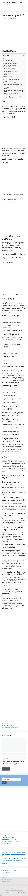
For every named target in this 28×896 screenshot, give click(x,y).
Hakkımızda (5, 874)
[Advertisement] (14, 35)
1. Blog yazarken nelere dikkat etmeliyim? (14, 84)
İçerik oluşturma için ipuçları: (11, 71)
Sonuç (5, 81)
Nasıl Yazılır (7, 723)
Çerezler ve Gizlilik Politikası (9, 870)
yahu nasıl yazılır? (8, 725)
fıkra (6, 855)
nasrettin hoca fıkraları (14, 860)
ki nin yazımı (24, 858)
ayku (4, 852)
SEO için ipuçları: (8, 74)
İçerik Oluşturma (8, 70)
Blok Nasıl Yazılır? (9, 57)
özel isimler (6, 863)
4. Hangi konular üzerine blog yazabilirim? (14, 90)
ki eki (20, 858)
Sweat (21, 860)
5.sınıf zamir (4, 850)
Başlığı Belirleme (8, 60)
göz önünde (19, 855)
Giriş (5, 58)
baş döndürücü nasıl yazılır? (11, 727)
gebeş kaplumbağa (13, 855)
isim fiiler (23, 855)
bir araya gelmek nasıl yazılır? (9, 835)
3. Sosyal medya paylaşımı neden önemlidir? (14, 88)
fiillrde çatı (4, 855)
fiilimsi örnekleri (13, 854)
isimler (3, 858)
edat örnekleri (19, 852)
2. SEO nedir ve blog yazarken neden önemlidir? (13, 86)
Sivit (19, 860)
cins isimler (8, 852)
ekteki (24, 852)
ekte (22, 852)
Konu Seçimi (7, 66)
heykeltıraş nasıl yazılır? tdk (9, 839)
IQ (21, 855)
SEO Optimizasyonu (8, 73)
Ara (3, 777)
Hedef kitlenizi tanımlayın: (10, 65)
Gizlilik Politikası (6, 872)
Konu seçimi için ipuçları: (10, 68)
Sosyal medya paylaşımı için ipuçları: (13, 77)
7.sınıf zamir (13, 850)
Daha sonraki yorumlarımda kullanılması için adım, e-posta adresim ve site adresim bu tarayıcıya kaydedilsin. (14, 763)
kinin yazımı (4, 860)
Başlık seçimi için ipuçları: (10, 61)
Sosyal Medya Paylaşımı (9, 76)
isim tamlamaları (11, 858)
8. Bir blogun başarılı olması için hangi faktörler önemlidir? (13, 97)
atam (3, 852)
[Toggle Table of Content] (23, 55)
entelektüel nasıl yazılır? (8, 837)
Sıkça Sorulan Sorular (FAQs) (11, 82)
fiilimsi (6, 854)
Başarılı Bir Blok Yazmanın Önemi (12, 79)
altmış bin (21, 850)
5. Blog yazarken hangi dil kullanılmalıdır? (14, 91)
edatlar (15, 852)
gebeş (9, 855)
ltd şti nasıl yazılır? (7, 843)
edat (13, 852)
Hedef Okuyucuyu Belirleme (10, 63)
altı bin (24, 850)
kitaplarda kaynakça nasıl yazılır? (10, 841)
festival (3, 854)
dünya (11, 852)
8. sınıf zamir (17, 850)
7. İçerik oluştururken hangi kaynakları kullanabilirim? (13, 94)
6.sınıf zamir (8, 850)
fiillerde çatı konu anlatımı (20, 854)
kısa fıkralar (8, 860)
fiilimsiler (8, 854)
